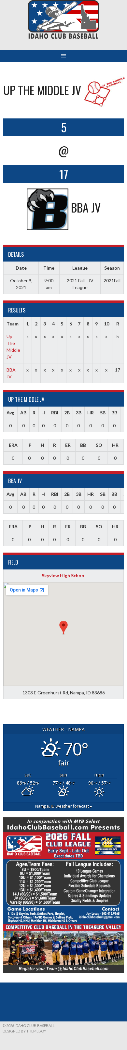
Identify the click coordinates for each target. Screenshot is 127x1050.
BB (114, 412)
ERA (13, 445)
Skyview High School (64, 575)
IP (29, 445)
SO (99, 445)
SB (103, 412)
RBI (54, 412)
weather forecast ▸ (63, 806)
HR (90, 412)
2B (67, 412)
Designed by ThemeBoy (24, 1031)
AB (23, 412)
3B (78, 412)
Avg (10, 412)
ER (68, 445)
